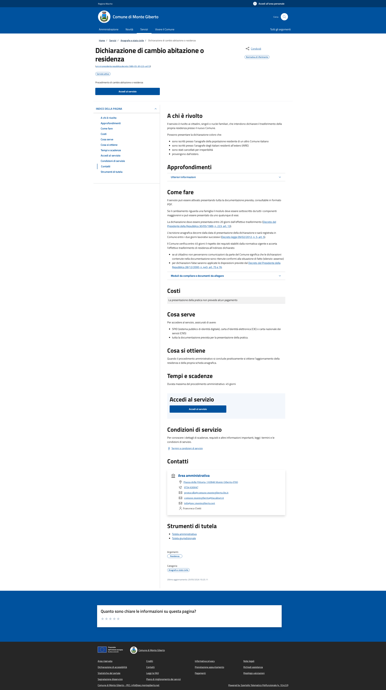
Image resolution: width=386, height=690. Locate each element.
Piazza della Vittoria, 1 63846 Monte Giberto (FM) (211, 482)
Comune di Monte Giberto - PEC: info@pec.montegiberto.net (128, 685)
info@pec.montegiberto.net (199, 503)
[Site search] (284, 16)
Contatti (150, 667)
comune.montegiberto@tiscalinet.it (204, 497)
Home (102, 40)
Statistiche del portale (109, 673)
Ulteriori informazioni (183, 177)
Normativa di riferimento (257, 56)
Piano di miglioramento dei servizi (163, 679)
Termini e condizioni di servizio (187, 448)
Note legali (248, 661)
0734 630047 (191, 487)
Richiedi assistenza (253, 667)
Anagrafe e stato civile (132, 40)
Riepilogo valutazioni (254, 673)
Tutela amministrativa (184, 534)
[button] (269, 3)
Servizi (112, 40)
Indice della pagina (109, 109)
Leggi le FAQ (152, 673)
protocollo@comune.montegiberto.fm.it (206, 492)
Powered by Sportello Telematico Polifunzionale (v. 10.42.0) (258, 685)
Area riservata (105, 661)
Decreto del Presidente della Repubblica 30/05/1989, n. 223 (221, 224)
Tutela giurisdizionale (184, 538)
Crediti (149, 661)
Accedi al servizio (128, 91)
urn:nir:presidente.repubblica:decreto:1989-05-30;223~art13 (123, 66)
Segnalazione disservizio (110, 679)
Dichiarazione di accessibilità (112, 667)
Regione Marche (105, 3)
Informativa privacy (205, 661)
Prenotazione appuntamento (209, 667)
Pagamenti (200, 673)
